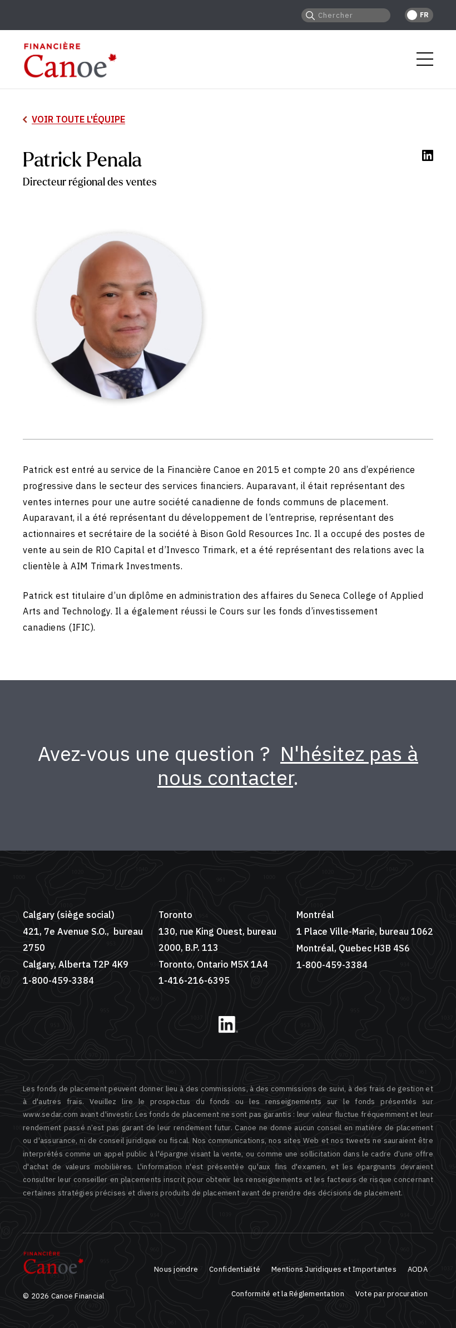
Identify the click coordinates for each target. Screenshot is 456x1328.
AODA (418, 1269)
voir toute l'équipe (78, 119)
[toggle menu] (425, 59)
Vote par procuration (391, 1293)
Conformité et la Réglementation (287, 1293)
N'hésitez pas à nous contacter (287, 765)
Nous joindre (176, 1269)
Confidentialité (234, 1269)
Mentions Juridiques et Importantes (333, 1269)
